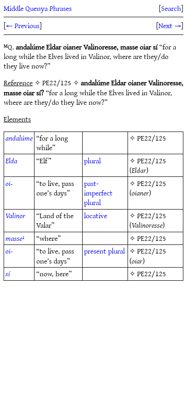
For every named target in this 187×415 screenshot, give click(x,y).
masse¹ (15, 238)
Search (171, 8)
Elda (11, 160)
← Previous (22, 25)
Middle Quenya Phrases (38, 8)
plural (92, 160)
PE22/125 (151, 138)
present (95, 250)
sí (7, 273)
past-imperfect (98, 188)
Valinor (15, 215)
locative (95, 215)
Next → (169, 25)
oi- (9, 183)
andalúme (19, 138)
